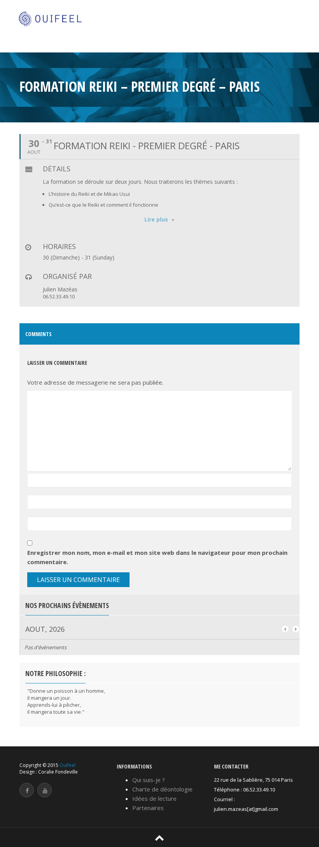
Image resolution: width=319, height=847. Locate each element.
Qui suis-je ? (148, 780)
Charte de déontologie (162, 789)
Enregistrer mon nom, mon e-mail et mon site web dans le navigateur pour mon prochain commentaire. (157, 557)
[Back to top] (159, 837)
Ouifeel (67, 765)
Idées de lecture (154, 798)
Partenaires (148, 808)
